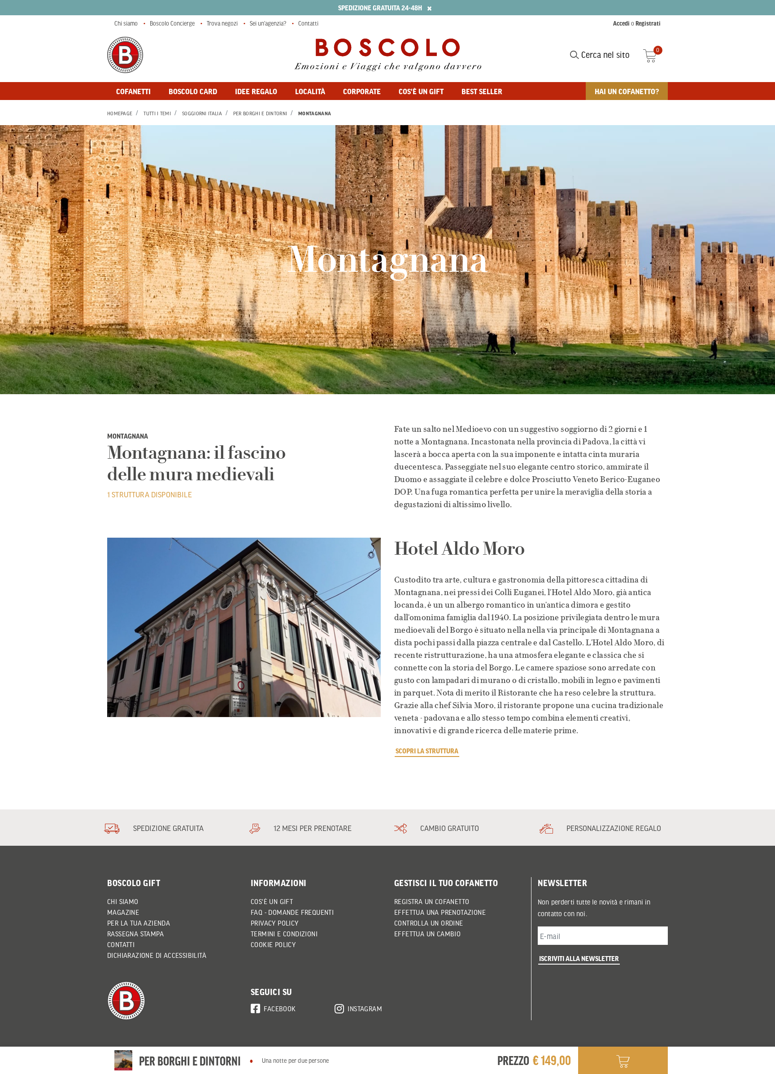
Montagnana (314, 113)
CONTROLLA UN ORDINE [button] (428, 922)
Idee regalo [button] (256, 91)
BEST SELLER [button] (482, 91)
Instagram (365, 1008)
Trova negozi (222, 23)
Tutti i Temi (157, 113)
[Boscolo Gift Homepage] (125, 55)
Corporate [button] (362, 91)
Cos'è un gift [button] (421, 91)
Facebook (280, 1008)
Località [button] (310, 91)
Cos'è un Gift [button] (272, 901)
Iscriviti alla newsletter (579, 958)
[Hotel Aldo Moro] (244, 627)
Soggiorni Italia (202, 113)
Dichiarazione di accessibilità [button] (156, 955)
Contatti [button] (121, 944)
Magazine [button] (123, 912)
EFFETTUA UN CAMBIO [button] (427, 933)
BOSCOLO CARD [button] (193, 91)
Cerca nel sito (604, 54)
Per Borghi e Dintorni (260, 113)
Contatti (308, 23)
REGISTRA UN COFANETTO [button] (431, 901)
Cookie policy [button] (273, 944)
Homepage (119, 113)
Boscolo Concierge (172, 23)
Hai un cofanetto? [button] (627, 91)
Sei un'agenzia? (268, 23)
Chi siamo (126, 23)
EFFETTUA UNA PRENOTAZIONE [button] (440, 912)
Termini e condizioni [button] (284, 933)
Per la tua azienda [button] (138, 922)
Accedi (621, 23)
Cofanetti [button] (133, 91)
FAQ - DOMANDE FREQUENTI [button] (292, 912)
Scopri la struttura (427, 750)
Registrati (648, 23)
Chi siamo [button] (123, 901)
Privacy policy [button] (275, 922)
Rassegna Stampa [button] (135, 933)
